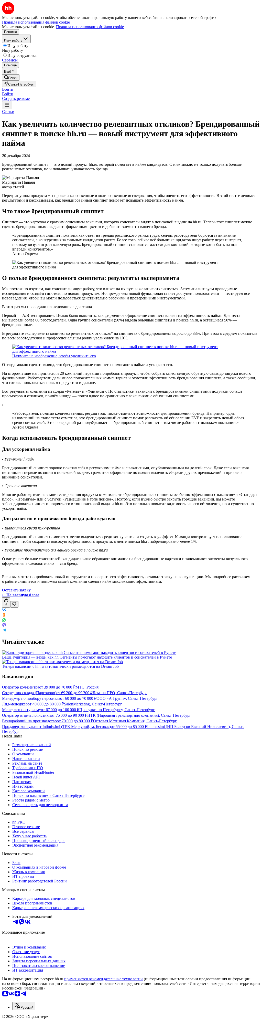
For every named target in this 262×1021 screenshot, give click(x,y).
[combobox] (23, 1006)
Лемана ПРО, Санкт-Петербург (120, 693)
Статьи (8, 111)
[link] (10, 77)
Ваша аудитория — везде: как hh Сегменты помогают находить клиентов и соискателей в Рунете (87, 657)
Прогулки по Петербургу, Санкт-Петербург (117, 709)
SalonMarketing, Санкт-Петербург (93, 704)
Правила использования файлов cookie (90, 27)
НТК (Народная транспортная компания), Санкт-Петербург (139, 715)
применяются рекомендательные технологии (103, 979)
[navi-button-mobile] (7, 105)
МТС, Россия (87, 687)
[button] (7, 89)
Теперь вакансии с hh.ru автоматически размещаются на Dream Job (60, 666)
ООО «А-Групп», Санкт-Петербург (127, 698)
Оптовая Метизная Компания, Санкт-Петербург (135, 721)
